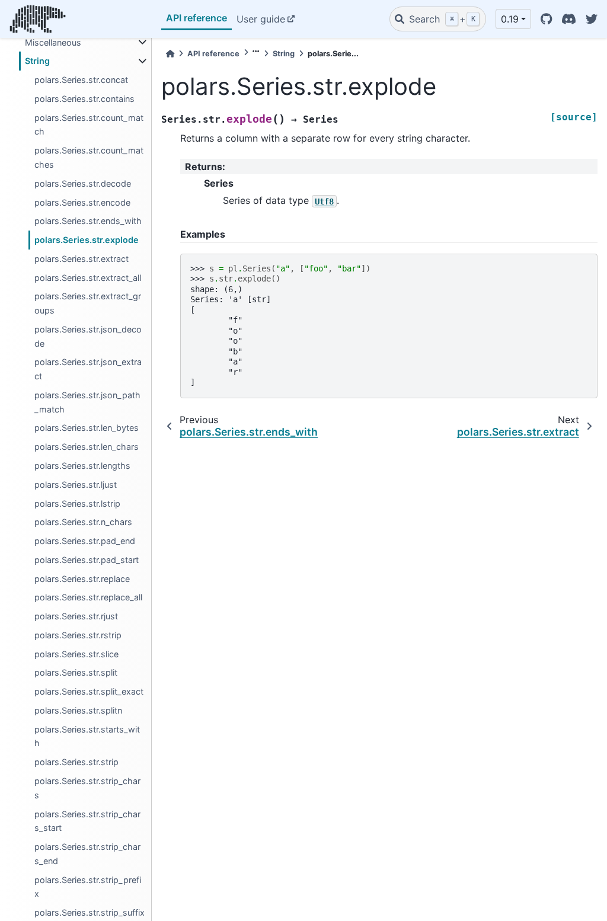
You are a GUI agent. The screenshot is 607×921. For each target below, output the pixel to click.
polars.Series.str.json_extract (88, 369)
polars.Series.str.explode (86, 240)
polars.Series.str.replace (82, 579)
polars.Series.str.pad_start (86, 560)
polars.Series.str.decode (82, 183)
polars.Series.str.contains (84, 99)
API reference (196, 18)
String (37, 61)
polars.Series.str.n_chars (83, 522)
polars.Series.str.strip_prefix (87, 887)
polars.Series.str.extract (81, 259)
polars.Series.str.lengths (82, 466)
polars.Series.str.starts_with (87, 736)
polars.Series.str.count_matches (88, 157)
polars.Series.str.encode (82, 202)
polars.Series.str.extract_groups (87, 303)
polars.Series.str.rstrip (78, 635)
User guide (261, 19)
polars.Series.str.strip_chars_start (87, 821)
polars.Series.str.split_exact (88, 691)
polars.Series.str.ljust (75, 484)
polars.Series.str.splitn (78, 710)
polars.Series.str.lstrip (77, 503)
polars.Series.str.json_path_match (87, 402)
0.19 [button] (510, 19)
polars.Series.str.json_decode (88, 336)
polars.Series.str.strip (76, 762)
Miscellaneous (53, 42)
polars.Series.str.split (75, 672)
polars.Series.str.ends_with (88, 221)
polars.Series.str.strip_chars (87, 788)
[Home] (170, 53)
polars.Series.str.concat (81, 80)
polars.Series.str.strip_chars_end (87, 854)
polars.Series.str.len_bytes (86, 428)
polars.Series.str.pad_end (84, 541)
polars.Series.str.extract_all (87, 278)
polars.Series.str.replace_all (88, 597)
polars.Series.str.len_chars (86, 447)
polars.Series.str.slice (76, 654)
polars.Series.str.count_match (88, 125)
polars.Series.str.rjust (76, 616)
